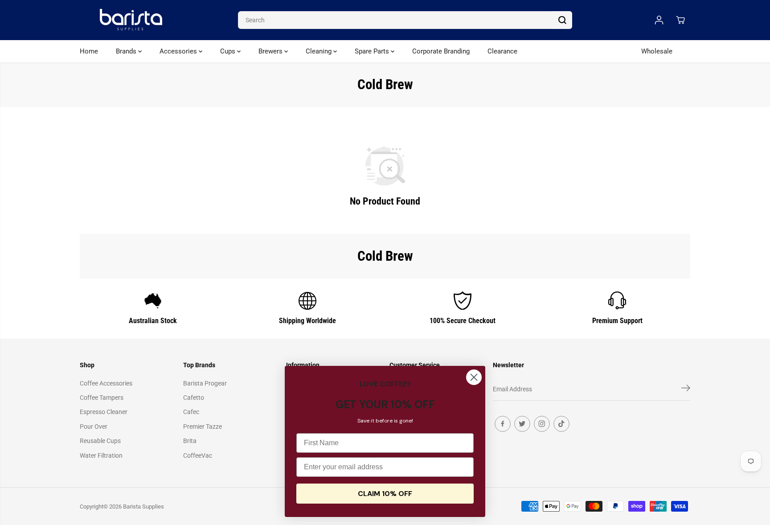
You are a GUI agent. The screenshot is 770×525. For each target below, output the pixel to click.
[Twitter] (522, 424)
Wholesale (656, 51)
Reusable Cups (100, 440)
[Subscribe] (685, 389)
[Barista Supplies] (131, 20)
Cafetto (193, 397)
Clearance (502, 51)
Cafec (191, 411)
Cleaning (319, 51)
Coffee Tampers (101, 397)
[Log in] (659, 20)
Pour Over (93, 426)
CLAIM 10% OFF (385, 493)
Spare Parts (373, 51)
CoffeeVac (197, 455)
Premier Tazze (202, 426)
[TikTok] (561, 424)
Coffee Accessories (106, 383)
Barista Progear (205, 383)
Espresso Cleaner (103, 411)
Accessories (179, 51)
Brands (127, 51)
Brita (190, 440)
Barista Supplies (143, 506)
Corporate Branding (441, 51)
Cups (228, 51)
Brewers (271, 51)
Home (89, 51)
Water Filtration (101, 455)
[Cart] (680, 20)
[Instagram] (542, 424)
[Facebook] (502, 424)
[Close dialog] (474, 377)
